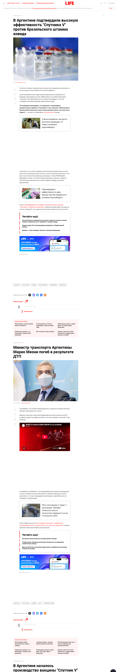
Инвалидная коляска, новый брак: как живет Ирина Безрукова (66, 325)
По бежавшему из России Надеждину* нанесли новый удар (44, 325)
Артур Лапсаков (24, 254)
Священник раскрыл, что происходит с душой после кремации (23, 333)
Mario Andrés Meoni (26, 403)
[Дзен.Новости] (29, 295)
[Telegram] (37, 295)
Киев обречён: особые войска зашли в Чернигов (24, 324)
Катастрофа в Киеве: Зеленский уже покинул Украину (22, 643)
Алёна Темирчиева (25, 572)
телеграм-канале (49, 112)
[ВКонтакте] (41, 295)
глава (26, 205)
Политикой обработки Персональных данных (44, 8)
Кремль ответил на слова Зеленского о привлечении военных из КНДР (66, 333)
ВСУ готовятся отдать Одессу (45, 331)
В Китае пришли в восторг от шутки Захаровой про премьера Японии (66, 643)
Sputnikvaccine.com (21, 82)
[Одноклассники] (45, 295)
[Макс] (33, 295)
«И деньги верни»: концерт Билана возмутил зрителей (44, 643)
